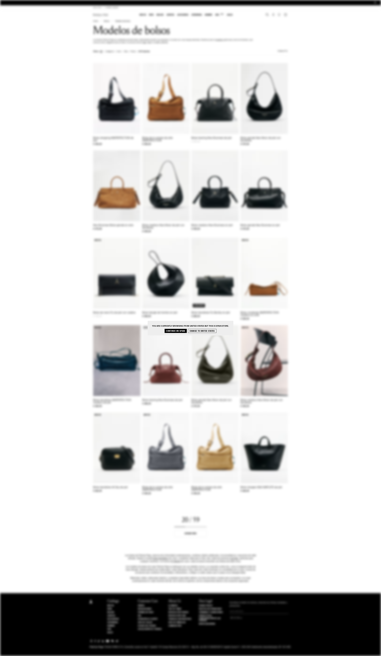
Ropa (151, 15)
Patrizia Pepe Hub (177, 616)
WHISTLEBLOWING (207, 624)
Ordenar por (283, 51)
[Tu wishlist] (279, 15)
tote (144, 43)
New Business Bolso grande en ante (113, 225)
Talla (126, 51)
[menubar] (186, 15)
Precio (133, 51)
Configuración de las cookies (210, 619)
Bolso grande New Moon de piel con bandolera (261, 139)
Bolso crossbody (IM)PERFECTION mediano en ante (260, 314)
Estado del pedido (147, 626)
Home (95, 21)
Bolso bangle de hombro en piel (159, 313)
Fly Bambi (175, 561)
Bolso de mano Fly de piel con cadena (114, 313)
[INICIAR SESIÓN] (273, 15)
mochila (219, 40)
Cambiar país (174, 626)
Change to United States (202, 331)
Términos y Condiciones (211, 612)
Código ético (205, 616)
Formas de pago (145, 612)
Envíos (141, 606)
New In (142, 15)
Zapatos (170, 15)
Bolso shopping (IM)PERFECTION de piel (113, 139)
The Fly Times (174, 609)
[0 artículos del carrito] (286, 15)
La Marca (173, 606)
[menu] (186, 15)
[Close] (375, 2)
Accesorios (182, 15)
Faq (139, 616)
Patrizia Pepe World (178, 612)
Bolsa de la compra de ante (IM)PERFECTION (157, 139)
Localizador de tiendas (150, 629)
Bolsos (160, 15)
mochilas (234, 558)
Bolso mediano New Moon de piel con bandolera (163, 226)
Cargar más (190, 533)
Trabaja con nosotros (179, 619)
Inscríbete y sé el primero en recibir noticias (190, 3)
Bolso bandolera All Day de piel (110, 487)
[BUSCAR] (267, 15)
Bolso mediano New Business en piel (212, 225)
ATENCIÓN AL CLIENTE (148, 619)
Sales (230, 15)
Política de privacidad (210, 609)
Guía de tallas (145, 622)
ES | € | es (97, 7)
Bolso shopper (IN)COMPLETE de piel (261, 487)
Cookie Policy (206, 606)
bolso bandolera (160, 558)
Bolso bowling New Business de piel (211, 138)
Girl (219, 14)
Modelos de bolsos (122, 21)
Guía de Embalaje (177, 622)
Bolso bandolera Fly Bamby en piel (210, 313)
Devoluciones (145, 609)
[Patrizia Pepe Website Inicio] (100, 15)
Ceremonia (196, 15)
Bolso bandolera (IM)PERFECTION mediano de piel (112, 401)
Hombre (208, 15)
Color (118, 51)
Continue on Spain (175, 331)
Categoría (110, 51)
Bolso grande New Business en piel (260, 225)
